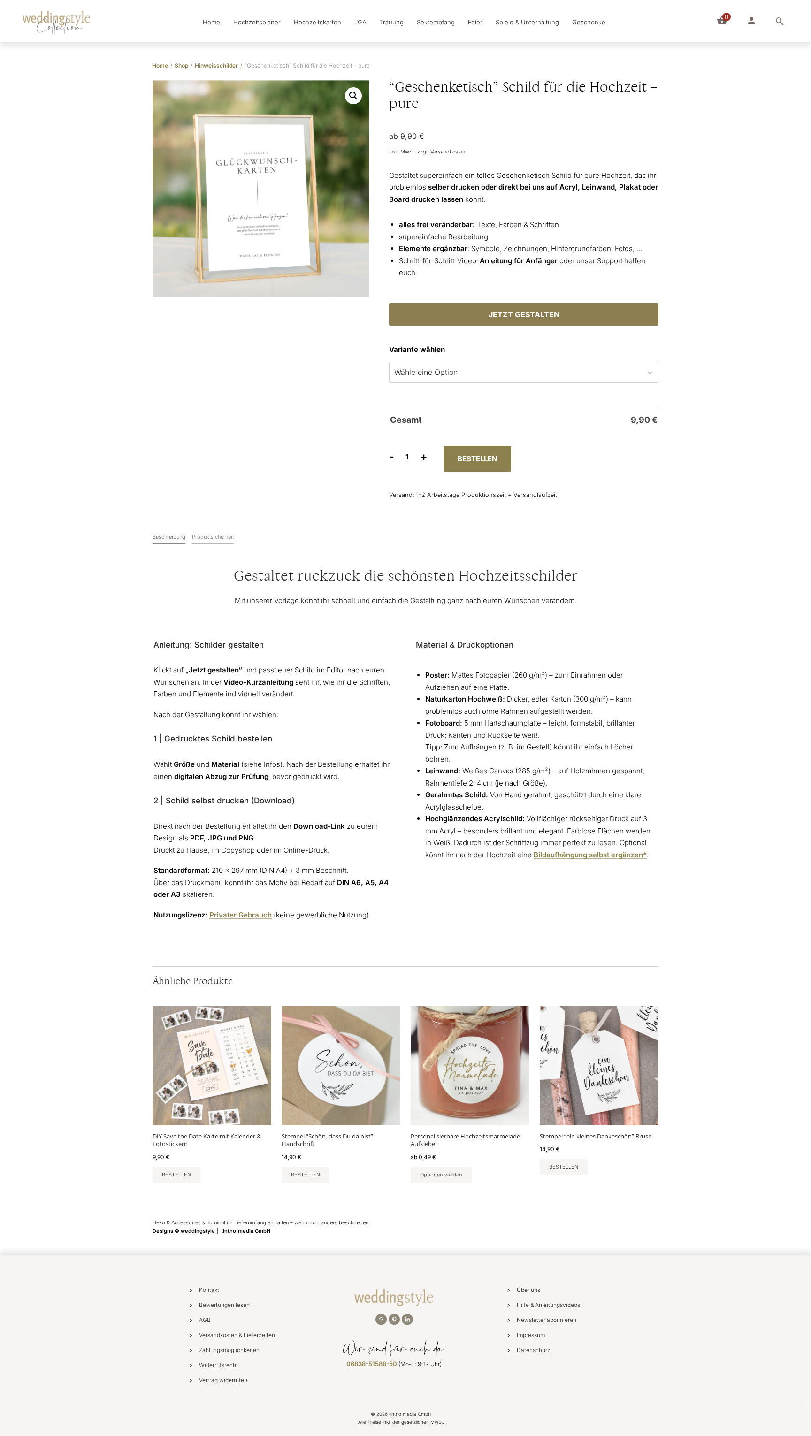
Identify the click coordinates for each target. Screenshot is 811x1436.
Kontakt (209, 1289)
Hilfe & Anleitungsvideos (548, 1304)
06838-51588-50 (371, 1363)
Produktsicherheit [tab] (213, 537)
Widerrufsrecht (218, 1364)
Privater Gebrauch (240, 914)
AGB (205, 1319)
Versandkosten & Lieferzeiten (237, 1334)
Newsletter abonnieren (546, 1319)
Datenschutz (534, 1349)
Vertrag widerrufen (223, 1379)
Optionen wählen (441, 1174)
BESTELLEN (477, 458)
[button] (353, 95)
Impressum (531, 1334)
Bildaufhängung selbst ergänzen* (590, 854)
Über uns (528, 1289)
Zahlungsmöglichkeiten (229, 1349)
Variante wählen (417, 349)
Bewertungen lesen (224, 1304)
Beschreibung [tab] (169, 537)
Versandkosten (447, 152)
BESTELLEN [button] (176, 1174)
